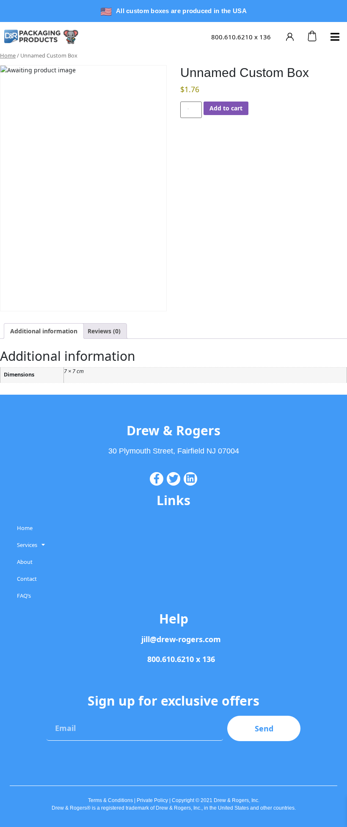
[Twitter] (173, 479)
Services (27, 545)
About (25, 562)
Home (8, 55)
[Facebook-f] (156, 479)
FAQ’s (24, 595)
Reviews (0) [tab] (104, 331)
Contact (27, 578)
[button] (335, 36)
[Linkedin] (190, 479)
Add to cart (225, 108)
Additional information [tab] (43, 331)
